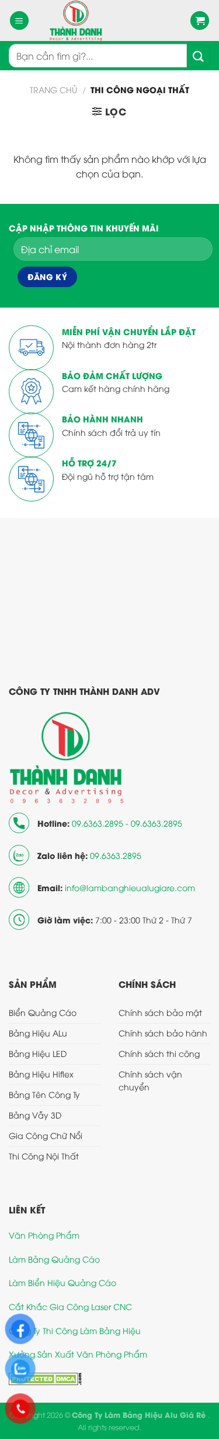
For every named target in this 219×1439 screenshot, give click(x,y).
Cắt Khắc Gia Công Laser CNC (70, 1306)
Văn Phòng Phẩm (44, 1234)
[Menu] (19, 20)
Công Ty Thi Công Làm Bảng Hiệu (75, 1330)
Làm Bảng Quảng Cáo (54, 1258)
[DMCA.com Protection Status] (45, 1377)
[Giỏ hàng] (199, 20)
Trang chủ (53, 89)
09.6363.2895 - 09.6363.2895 (127, 822)
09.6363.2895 (115, 855)
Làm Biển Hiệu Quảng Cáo (62, 1282)
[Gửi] (198, 55)
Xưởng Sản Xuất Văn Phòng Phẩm (78, 1353)
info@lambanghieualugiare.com (130, 887)
